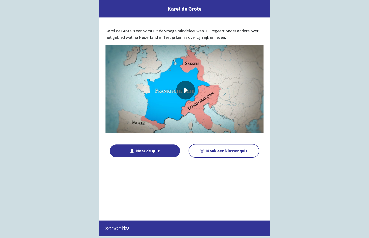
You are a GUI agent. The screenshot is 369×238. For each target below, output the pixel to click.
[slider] (185, 115)
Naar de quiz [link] (148, 150)
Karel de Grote (185, 8)
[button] (185, 90)
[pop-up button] (244, 124)
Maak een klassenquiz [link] (226, 150)
